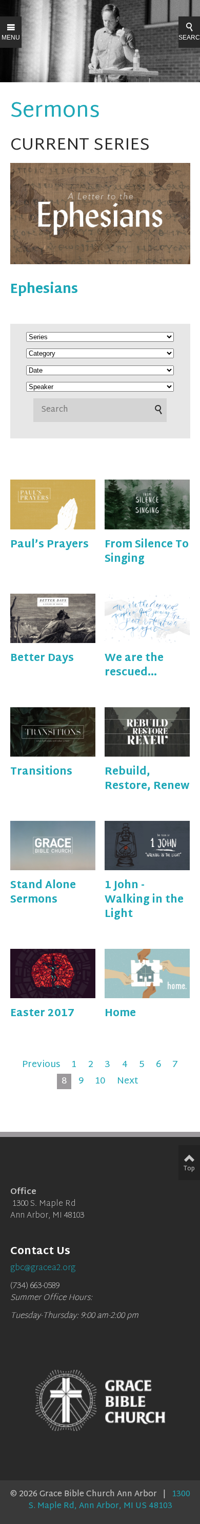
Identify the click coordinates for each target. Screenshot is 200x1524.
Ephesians (44, 290)
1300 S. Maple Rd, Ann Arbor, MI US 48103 (109, 1500)
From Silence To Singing (147, 552)
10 (100, 1081)
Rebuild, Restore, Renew (147, 779)
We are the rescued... (134, 665)
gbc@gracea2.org (42, 1268)
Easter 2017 (42, 1013)
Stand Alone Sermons (43, 892)
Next (127, 1081)
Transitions (41, 772)
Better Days (42, 658)
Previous (41, 1065)
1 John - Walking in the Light (144, 900)
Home (120, 1013)
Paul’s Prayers (49, 545)
